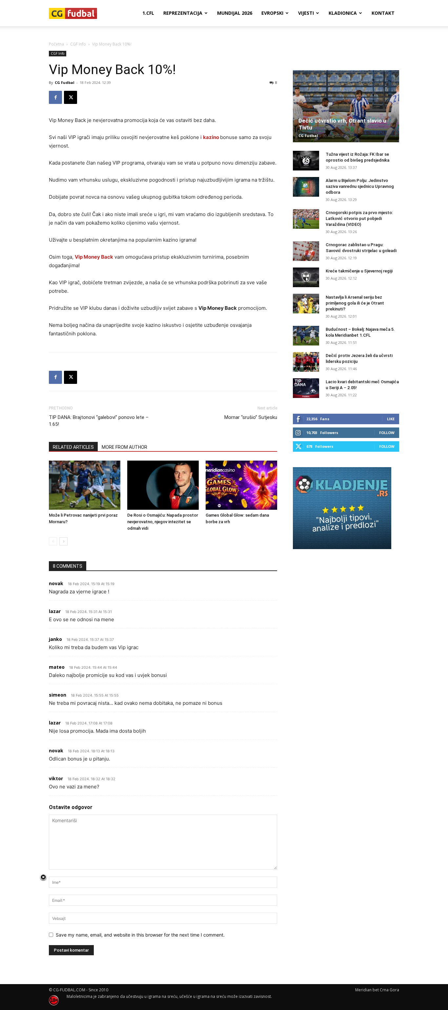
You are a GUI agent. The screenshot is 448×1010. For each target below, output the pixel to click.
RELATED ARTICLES (73, 447)
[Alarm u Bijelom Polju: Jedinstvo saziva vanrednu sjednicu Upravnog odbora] (306, 187)
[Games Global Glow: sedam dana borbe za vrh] (241, 485)
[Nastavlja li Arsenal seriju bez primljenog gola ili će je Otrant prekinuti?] (306, 303)
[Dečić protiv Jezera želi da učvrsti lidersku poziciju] (306, 362)
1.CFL (148, 13)
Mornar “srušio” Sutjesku (250, 417)
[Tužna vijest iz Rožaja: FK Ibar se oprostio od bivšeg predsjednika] (306, 160)
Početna (56, 44)
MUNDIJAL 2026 (234, 13)
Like (391, 418)
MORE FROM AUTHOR (124, 447)
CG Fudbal (64, 82)
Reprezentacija (182, 13)
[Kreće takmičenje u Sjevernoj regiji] (306, 277)
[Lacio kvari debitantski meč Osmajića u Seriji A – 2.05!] (306, 388)
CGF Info (78, 44)
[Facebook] (55, 97)
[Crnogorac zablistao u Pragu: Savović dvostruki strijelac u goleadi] (306, 251)
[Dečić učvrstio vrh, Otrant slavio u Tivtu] (346, 106)
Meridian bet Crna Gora (377, 990)
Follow (387, 432)
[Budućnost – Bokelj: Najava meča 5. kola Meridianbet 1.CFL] (306, 336)
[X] (70, 97)
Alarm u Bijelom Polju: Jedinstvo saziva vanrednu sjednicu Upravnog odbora (360, 186)
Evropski (272, 13)
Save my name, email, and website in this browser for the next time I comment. (140, 935)
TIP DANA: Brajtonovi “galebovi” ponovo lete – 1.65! (99, 420)
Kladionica (343, 13)
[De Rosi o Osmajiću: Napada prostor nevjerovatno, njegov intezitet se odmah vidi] (163, 485)
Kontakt (383, 13)
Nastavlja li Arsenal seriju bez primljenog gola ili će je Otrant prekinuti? (355, 303)
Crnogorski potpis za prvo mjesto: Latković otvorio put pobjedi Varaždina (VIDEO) (359, 218)
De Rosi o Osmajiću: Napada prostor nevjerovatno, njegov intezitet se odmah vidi (162, 522)
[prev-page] (53, 541)
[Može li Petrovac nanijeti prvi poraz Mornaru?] (84, 485)
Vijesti (306, 13)
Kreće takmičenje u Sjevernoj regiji (359, 270)
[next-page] (63, 541)
